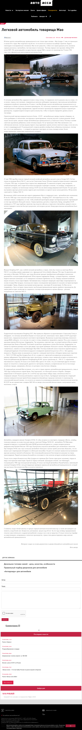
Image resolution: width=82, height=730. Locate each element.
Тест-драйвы (72, 10)
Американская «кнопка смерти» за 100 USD (14, 656)
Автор (3, 580)
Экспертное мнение (22, 10)
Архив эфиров (41, 10)
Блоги (33, 10)
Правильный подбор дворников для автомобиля (25, 567)
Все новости (8, 682)
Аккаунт (42, 16)
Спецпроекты (52, 10)
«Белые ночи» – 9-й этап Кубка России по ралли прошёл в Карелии (21, 670)
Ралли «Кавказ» (7, 642)
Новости (8, 10)
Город (3, 586)
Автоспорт (62, 10)
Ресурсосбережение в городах (10, 649)
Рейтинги (34, 16)
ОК (70, 726)
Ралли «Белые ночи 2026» (9, 676)
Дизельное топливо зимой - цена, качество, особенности (29, 564)
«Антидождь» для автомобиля (17, 571)
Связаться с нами (51, 710)
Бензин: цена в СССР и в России (11, 663)
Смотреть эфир (9, 710)
